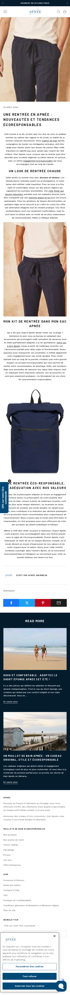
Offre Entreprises (12, 865)
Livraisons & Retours (13, 880)
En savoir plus (10, 702)
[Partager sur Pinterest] (43, 603)
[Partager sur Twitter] (27, 603)
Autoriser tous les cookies (29, 986)
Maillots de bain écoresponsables (24, 829)
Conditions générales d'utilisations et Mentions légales (31, 905)
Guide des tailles (12, 885)
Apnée (7, 797)
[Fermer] (54, 936)
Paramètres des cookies (29, 966)
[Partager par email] (59, 603)
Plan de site (9, 910)
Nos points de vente (13, 840)
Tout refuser (29, 976)
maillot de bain (49, 141)
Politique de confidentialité (17, 900)
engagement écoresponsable (38, 161)
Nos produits (10, 835)
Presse (6, 855)
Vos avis (7, 860)
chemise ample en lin (40, 197)
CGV (5, 895)
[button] (4, 497)
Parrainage (8, 850)
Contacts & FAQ (11, 890)
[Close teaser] (9, 481)
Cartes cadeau (10, 845)
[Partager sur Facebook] (11, 603)
